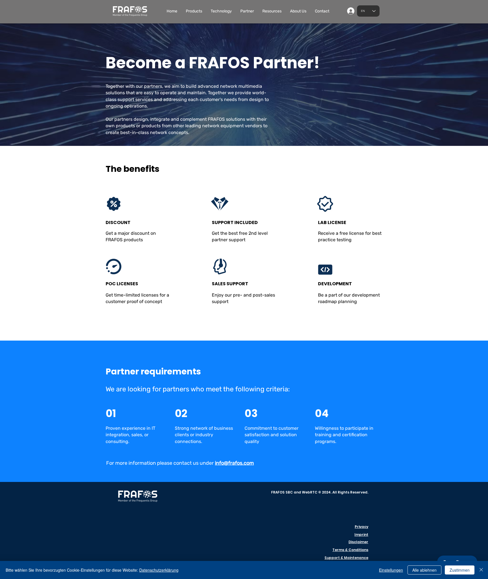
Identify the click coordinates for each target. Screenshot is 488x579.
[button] (194, 11)
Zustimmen (460, 570)
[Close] (481, 569)
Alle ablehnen (424, 570)
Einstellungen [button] (391, 570)
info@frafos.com (234, 463)
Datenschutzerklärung (158, 570)
